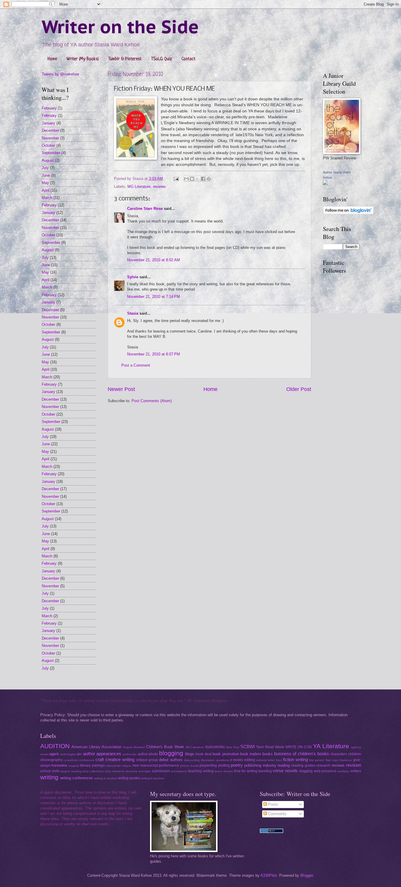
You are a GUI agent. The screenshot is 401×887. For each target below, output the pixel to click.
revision (353, 765)
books (267, 754)
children (354, 754)
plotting (224, 765)
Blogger (306, 875)
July (45, 168)
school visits (50, 771)
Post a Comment (135, 365)
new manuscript (145, 765)
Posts (272, 804)
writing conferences (76, 778)
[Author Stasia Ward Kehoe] (325, 183)
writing (49, 777)
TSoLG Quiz (161, 59)
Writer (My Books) (83, 59)
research (323, 765)
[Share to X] (198, 179)
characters (338, 754)
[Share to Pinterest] (209, 179)
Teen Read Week (270, 747)
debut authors (171, 760)
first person (316, 760)
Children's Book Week (165, 747)
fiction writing (295, 759)
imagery (73, 765)
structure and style (138, 771)
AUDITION (55, 746)
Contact (188, 59)
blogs (189, 754)
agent (54, 754)
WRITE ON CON (298, 747)
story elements (114, 771)
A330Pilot (268, 875)
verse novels (285, 770)
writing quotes (129, 778)
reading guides (303, 765)
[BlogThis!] (192, 179)
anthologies (68, 754)
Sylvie (132, 277)
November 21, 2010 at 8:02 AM (153, 260)
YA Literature (331, 746)
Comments (277, 814)
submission (161, 771)
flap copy (332, 760)
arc (79, 754)
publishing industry (260, 765)
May (45, 183)
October (48, 145)
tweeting (265, 771)
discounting (192, 760)
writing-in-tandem (152, 778)
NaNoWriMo (215, 747)
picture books (189, 765)
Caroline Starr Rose (145, 208)
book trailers (250, 754)
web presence (325, 771)
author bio (130, 754)
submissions (179, 771)
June (46, 175)
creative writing (119, 759)
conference (86, 760)
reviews (159, 186)
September (51, 153)
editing (249, 760)
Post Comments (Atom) (152, 401)
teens (218, 771)
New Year (232, 747)
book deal (204, 754)
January (48, 123)
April (45, 190)
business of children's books (301, 753)
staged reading (70, 771)
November (50, 138)
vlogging (306, 771)
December (50, 130)
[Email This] (186, 179)
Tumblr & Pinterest (124, 59)
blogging (171, 753)
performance (169, 765)
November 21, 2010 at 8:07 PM (153, 354)
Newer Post (121, 389)
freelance (345, 760)
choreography (51, 760)
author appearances (102, 753)
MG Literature (139, 186)
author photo (148, 754)
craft (99, 759)
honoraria (59, 765)
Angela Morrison (134, 747)
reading (283, 765)
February (49, 108)
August (48, 160)
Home (52, 59)
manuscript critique (119, 765)
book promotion (226, 754)
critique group (147, 760)
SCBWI (247, 746)
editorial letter (265, 760)
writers (356, 771)
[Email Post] (175, 178)
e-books (236, 760)
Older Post (298, 389)
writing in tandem (105, 778)
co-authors (70, 760)
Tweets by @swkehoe (60, 74)
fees (279, 760)
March (47, 197)
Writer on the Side (120, 26)
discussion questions (215, 760)
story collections (93, 771)
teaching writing (200, 771)
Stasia (132, 313)
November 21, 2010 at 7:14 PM (153, 296)
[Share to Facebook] (203, 179)
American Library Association (96, 747)
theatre (228, 771)
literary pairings (92, 765)
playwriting (208, 765)
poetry (237, 765)
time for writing (245, 771)
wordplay (343, 771)
